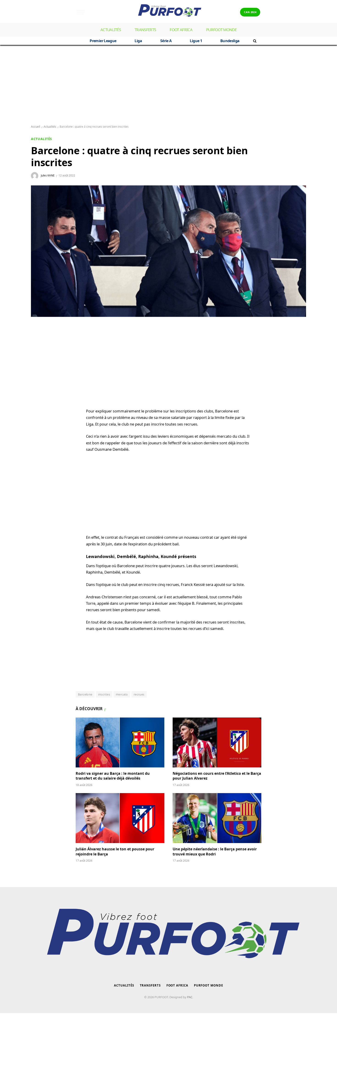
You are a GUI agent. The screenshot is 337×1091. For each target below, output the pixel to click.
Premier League (103, 40)
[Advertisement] (168, 85)
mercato (122, 694)
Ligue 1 (196, 40)
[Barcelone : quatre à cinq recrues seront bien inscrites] (168, 251)
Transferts (145, 29)
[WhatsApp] (39, 339)
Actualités (110, 29)
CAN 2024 (250, 12)
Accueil (35, 127)
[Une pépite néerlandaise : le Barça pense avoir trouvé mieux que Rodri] (217, 818)
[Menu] (81, 12)
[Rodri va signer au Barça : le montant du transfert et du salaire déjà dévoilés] (120, 742)
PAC (189, 997)
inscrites (104, 694)
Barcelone (85, 694)
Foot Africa (181, 29)
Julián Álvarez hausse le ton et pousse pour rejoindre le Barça (115, 852)
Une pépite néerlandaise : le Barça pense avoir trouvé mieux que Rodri (215, 852)
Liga (138, 40)
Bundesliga (230, 40)
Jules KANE (48, 175)
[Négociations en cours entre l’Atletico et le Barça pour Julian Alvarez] (217, 742)
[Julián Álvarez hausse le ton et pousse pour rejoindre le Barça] (120, 818)
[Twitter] (39, 361)
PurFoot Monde (221, 29)
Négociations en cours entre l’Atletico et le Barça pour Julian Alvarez (217, 776)
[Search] (254, 41)
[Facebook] (39, 350)
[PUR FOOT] (168, 12)
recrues (139, 694)
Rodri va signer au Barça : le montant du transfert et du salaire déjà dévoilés (113, 776)
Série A (166, 40)
